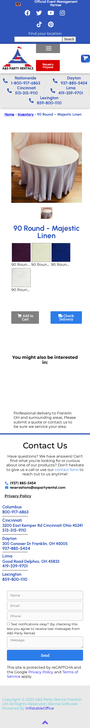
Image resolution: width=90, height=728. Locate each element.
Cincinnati (12, 520)
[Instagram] (62, 12)
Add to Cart (27, 317)
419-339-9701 (15, 566)
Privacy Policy (18, 496)
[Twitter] (39, 12)
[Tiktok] (39, 24)
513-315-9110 (14, 530)
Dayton (9, 538)
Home (9, 114)
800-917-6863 (15, 512)
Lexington (11, 574)
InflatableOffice (40, 708)
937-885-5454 (16, 548)
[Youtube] (51, 12)
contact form (67, 469)
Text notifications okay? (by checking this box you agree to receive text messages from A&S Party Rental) (43, 628)
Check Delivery (66, 317)
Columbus (12, 506)
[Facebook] (27, 12)
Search (69, 39)
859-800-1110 (14, 579)
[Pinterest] (51, 24)
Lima (7, 556)
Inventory (26, 114)
